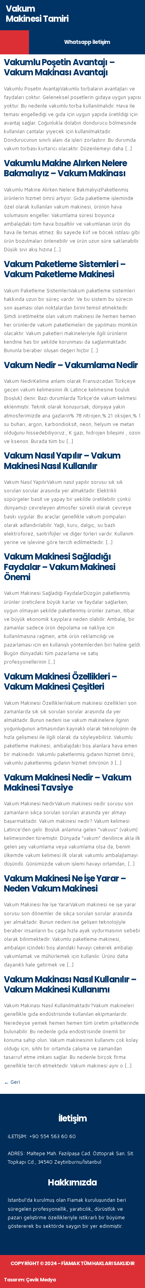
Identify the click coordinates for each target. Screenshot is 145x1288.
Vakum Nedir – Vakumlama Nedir (71, 365)
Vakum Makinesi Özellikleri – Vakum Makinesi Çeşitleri (60, 682)
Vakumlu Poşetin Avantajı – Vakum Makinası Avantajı (59, 67)
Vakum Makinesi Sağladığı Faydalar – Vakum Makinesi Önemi (60, 567)
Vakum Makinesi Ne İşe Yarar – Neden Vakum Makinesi (65, 884)
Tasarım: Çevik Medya (30, 1279)
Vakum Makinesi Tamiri (37, 14)
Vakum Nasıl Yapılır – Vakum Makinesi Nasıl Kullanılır (62, 461)
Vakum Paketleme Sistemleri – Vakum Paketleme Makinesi (65, 269)
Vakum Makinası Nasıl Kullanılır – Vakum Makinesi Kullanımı (70, 984)
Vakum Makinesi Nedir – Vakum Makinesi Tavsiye (67, 783)
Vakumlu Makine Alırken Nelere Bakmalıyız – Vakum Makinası (65, 168)
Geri (12, 1082)
